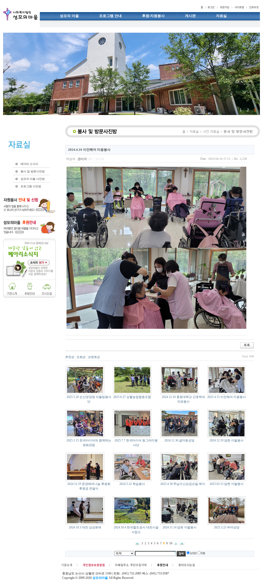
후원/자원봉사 (153, 16)
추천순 (69, 357)
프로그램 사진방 (31, 186)
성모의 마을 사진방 (33, 178)
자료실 (221, 16)
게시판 (190, 16)
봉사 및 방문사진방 (33, 171)
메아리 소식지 (29, 163)
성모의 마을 (69, 16)
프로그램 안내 (110, 16)
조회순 (81, 357)
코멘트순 (94, 357)
